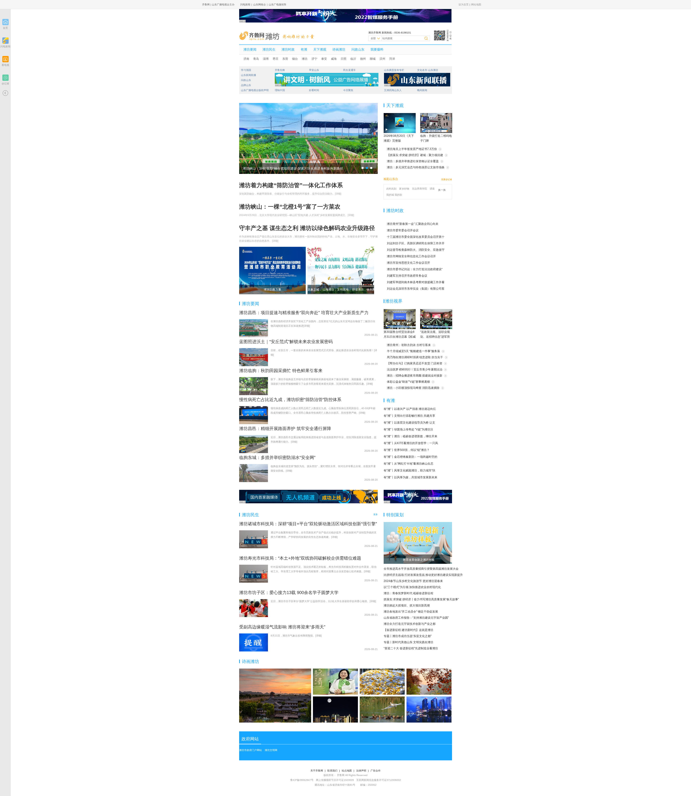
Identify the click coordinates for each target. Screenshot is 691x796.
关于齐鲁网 (316, 770)
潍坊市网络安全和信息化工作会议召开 (411, 256)
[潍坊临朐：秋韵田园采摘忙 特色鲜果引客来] (253, 386)
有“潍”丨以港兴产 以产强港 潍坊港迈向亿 (410, 408)
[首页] (5, 22)
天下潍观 (319, 49)
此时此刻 (391, 188)
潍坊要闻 (249, 49)
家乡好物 (404, 188)
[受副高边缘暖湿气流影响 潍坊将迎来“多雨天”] (253, 642)
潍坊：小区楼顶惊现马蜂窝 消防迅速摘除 (413, 387)
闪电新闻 (245, 4)
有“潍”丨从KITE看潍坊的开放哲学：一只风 (411, 443)
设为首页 (464, 4)
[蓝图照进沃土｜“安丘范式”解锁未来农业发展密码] (253, 357)
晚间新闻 (422, 90)
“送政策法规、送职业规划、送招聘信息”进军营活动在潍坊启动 (435, 336)
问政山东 (357, 49)
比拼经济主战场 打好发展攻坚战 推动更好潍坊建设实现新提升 (423, 574)
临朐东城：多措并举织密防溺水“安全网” (277, 457)
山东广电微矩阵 (277, 4)
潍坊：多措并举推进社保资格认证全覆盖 (413, 161)
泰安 (324, 58)
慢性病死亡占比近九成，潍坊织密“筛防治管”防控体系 (290, 399)
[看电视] (5, 59)
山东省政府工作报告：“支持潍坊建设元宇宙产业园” (416, 617)
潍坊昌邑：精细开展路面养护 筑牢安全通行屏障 (285, 428)
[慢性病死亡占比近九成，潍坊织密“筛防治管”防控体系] (253, 415)
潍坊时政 (288, 49)
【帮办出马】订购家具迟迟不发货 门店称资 (414, 363)
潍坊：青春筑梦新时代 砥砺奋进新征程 (408, 593)
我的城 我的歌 (394, 194)
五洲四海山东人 (393, 90)
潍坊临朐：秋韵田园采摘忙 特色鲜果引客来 (280, 370)
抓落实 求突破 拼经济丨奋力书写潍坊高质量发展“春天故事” (421, 599)
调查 (432, 188)
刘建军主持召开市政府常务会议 (407, 275)
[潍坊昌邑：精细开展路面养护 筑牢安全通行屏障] (253, 444)
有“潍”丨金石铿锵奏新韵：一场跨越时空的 (410, 456)
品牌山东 (246, 85)
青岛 (256, 58)
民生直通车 (349, 70)
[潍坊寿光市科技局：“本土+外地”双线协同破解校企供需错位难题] (253, 574)
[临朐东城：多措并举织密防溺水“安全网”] (253, 473)
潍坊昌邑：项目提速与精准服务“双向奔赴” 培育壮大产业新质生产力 (304, 312)
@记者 (5, 83)
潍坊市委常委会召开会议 (403, 230)
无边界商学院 (419, 188)
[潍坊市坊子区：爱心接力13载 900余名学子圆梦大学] (253, 608)
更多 (375, 514)
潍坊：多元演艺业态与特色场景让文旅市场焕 (415, 167)
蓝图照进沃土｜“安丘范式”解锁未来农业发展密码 (286, 341)
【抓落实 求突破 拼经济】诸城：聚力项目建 (415, 155)
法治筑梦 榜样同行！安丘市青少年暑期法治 (414, 369)
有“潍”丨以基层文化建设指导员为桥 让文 (409, 422)
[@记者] (5, 78)
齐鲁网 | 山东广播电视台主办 (218, 4)
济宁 (314, 58)
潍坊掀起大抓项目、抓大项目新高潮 (407, 605)
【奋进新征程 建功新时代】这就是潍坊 (408, 629)
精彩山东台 (391, 179)
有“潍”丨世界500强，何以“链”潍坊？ (407, 449)
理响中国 (280, 90)
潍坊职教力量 (272, 289)
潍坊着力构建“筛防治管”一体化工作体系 (291, 185)
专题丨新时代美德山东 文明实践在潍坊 (408, 642)
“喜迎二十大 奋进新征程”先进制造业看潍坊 (411, 648)
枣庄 (275, 58)
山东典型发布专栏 (394, 70)
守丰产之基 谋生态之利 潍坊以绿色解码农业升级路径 (307, 228)
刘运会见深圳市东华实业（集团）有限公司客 (415, 288)
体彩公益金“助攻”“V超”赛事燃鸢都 (408, 381)
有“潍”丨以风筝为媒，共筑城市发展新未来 (410, 477)
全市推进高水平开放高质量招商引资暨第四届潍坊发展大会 (421, 568)
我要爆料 (377, 49)
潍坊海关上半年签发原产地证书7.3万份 (412, 148)
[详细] (338, 193)
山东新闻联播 (248, 75)
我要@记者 (446, 179)
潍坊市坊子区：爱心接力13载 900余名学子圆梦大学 (288, 592)
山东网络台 (259, 4)
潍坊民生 (269, 49)
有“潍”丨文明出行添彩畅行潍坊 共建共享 (409, 415)
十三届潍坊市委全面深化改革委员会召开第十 (415, 236)
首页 (5, 27)
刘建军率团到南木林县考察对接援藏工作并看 (415, 282)
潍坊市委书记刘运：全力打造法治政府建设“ (414, 269)
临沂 (353, 58)
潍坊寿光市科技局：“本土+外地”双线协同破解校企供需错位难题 (300, 558)
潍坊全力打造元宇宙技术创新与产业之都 (409, 623)
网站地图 (476, 4)
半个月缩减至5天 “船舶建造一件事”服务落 (413, 351)
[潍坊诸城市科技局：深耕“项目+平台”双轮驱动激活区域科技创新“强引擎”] (253, 539)
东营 (285, 58)
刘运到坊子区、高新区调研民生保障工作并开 (415, 243)
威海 (334, 58)
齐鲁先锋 (280, 70)
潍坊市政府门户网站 (250, 750)
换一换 (442, 189)
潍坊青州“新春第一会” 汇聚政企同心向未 (412, 223)
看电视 (5, 65)
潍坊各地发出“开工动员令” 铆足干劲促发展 (411, 611)
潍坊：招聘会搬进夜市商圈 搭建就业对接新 (414, 375)
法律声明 (361, 770)
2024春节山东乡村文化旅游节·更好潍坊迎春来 (413, 581)
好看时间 (314, 90)
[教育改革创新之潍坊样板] (418, 543)
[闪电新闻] (5, 40)
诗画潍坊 (338, 49)
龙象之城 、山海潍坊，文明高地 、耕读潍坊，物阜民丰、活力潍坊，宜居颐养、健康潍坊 (364, 289)
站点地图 (347, 770)
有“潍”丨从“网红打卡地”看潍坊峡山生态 (408, 463)
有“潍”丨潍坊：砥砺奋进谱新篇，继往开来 (410, 436)
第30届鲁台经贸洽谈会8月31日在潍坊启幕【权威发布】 (400, 336)
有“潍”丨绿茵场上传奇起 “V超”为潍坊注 (408, 429)
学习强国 (246, 70)
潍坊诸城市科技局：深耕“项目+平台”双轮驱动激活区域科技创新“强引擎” (308, 523)
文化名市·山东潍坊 (427, 70)
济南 (246, 58)
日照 (343, 58)
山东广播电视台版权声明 (255, 90)
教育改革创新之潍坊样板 (419, 559)
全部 (373, 38)
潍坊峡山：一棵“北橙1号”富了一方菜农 (289, 206)
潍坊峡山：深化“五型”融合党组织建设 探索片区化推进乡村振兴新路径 (293, 168)
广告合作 (376, 770)
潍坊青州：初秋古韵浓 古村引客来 (409, 345)
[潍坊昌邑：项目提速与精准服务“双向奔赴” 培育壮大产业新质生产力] (253, 328)
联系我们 (332, 770)
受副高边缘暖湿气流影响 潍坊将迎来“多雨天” (282, 626)
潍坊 (305, 58)
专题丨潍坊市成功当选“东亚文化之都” (408, 636)
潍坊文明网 (271, 750)
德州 (363, 58)
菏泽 (392, 58)
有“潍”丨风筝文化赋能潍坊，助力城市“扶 (409, 470)
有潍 (304, 49)
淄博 (266, 58)
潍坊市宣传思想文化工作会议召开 (408, 262)
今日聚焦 (348, 90)
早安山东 (314, 70)
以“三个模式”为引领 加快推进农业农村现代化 (412, 587)
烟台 (295, 58)
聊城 (373, 58)
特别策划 (395, 514)
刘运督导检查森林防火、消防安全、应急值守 (415, 249)
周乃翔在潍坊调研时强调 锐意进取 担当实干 (415, 357)
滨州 (382, 58)
